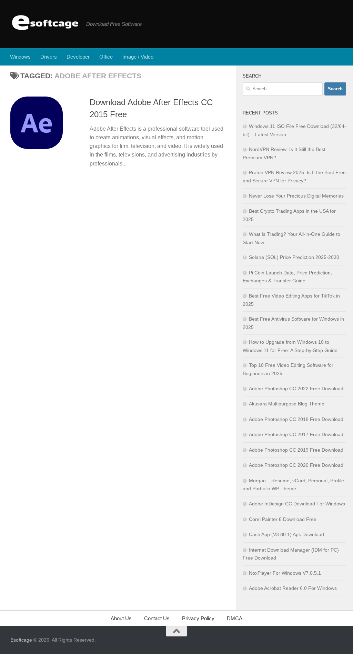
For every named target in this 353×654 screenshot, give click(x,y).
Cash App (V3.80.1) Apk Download (286, 534)
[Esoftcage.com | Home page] (44, 22)
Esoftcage (21, 640)
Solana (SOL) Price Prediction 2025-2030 (294, 257)
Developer (78, 57)
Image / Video (137, 57)
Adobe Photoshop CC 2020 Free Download (296, 465)
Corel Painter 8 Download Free (282, 519)
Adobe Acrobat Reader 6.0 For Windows (293, 588)
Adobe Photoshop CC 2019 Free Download (296, 450)
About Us (121, 618)
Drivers (48, 57)
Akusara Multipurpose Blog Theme (286, 403)
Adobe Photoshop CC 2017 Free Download (296, 434)
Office (106, 57)
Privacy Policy (198, 618)
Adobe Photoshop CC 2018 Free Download (296, 419)
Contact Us (157, 618)
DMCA (234, 618)
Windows (20, 57)
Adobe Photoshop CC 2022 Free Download (296, 388)
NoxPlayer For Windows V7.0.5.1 (285, 573)
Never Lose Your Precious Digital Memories (296, 196)
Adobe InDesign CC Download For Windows (297, 503)
